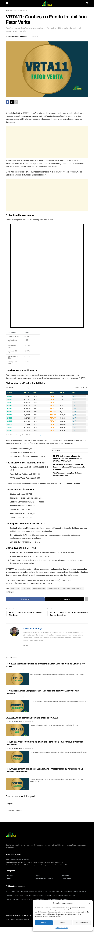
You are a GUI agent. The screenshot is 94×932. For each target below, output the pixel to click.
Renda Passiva (53, 589)
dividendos (15, 589)
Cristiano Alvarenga (18, 36)
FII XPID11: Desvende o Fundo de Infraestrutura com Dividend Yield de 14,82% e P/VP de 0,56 (67, 458)
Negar (62, 923)
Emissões (9, 875)
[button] (89, 903)
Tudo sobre (66, 878)
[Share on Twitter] (12, 102)
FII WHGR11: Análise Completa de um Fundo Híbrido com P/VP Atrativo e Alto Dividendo (69, 466)
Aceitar (43, 923)
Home (8, 10)
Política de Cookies (62, 928)
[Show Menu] (7, 3)
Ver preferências (82, 923)
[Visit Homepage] (47, 3)
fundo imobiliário (39, 589)
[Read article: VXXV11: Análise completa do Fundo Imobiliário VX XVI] (17, 730)
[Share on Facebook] (7, 102)
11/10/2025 (27, 670)
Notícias (65, 875)
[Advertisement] (47, 142)
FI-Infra (8, 878)
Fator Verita (26, 589)
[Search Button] (87, 3)
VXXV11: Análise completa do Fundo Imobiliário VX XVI (32, 718)
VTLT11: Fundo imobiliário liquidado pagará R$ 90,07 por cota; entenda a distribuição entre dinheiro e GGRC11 (46, 891)
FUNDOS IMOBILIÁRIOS (19, 10)
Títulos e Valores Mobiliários (72, 589)
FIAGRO (37, 875)
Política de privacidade (13, 915)
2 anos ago (34, 36)
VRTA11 (10, 592)
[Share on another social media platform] (16, 102)
